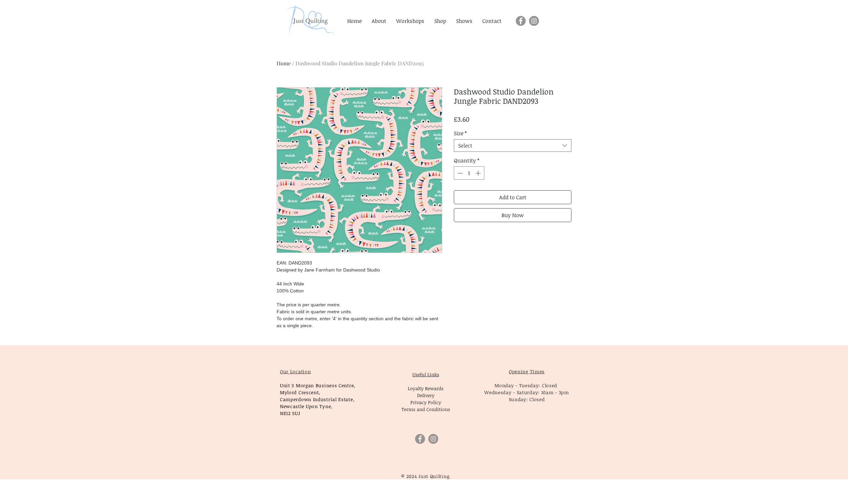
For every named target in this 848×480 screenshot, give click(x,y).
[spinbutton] (469, 173)
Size (460, 133)
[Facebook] (521, 21)
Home (284, 63)
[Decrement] (459, 173)
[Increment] (478, 173)
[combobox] (512, 145)
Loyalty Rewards (426, 388)
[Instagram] (534, 21)
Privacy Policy (425, 402)
